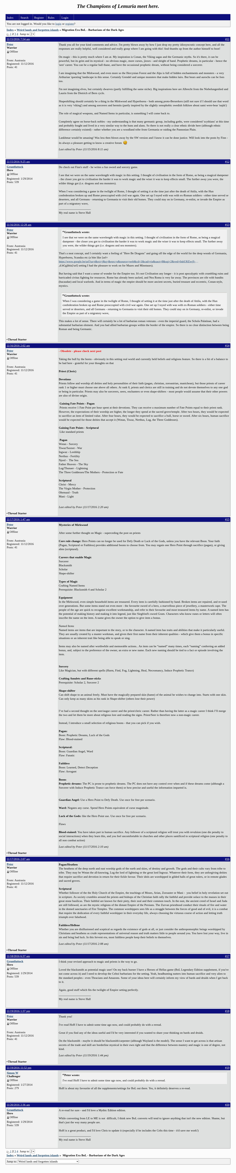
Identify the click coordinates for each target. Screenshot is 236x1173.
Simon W (12, 1072)
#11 (227, 39)
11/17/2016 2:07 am (18, 859)
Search (24, 17)
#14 (227, 345)
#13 (227, 224)
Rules (51, 17)
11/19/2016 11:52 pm (19, 1067)
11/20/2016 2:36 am (18, 1104)
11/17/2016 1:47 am (18, 519)
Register (39, 17)
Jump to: (12, 1161)
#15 (227, 519)
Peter (10, 44)
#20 (227, 1104)
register (69, 23)
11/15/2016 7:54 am (18, 39)
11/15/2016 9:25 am (18, 161)
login (58, 23)
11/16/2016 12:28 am (19, 224)
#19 (227, 1067)
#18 (227, 1011)
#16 (227, 859)
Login (64, 17)
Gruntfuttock (15, 166)
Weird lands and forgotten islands (38, 29)
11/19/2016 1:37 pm (18, 1011)
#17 (227, 956)
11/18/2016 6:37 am (18, 956)
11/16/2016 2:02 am (18, 345)
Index (10, 17)
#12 (227, 161)
